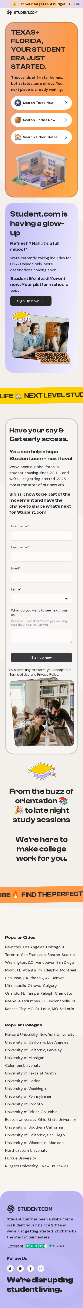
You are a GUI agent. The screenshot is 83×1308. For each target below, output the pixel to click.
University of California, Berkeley (33, 1050)
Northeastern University (26, 1150)
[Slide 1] (74, 4)
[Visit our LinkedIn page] (40, 1268)
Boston (53, 954)
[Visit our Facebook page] (30, 1268)
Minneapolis (15, 985)
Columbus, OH (34, 1001)
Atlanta (29, 970)
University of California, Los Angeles (36, 1042)
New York (13, 947)
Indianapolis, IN (62, 1001)
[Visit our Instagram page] (20, 1268)
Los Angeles (33, 947)
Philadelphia (47, 970)
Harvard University (21, 1034)
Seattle (68, 954)
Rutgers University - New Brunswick (36, 1165)
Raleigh (46, 993)
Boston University (20, 1119)
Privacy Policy (47, 674)
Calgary (50, 985)
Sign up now (28, 300)
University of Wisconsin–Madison (34, 1142)
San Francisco (33, 954)
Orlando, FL (15, 993)
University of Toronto (24, 1104)
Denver (58, 977)
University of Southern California (34, 1127)
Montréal (68, 970)
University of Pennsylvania (28, 1096)
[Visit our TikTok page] (10, 1268)
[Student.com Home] (22, 12)
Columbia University (23, 1065)
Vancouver (45, 962)
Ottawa (34, 985)
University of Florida (22, 1080)
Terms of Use (19, 674)
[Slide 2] (78, 4)
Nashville (12, 1001)
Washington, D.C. (19, 962)
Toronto (12, 954)
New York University (57, 1034)
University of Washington (27, 1088)
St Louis (67, 1008)
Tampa (33, 993)
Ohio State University (57, 1119)
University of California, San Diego (35, 1135)
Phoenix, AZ (40, 977)
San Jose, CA (16, 977)
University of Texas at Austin (30, 1073)
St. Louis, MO (46, 1008)
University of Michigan (24, 1057)
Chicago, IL (55, 947)
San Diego (65, 962)
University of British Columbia (31, 1111)
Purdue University (20, 1158)
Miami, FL (13, 970)
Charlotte (63, 993)
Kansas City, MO (19, 1008)
